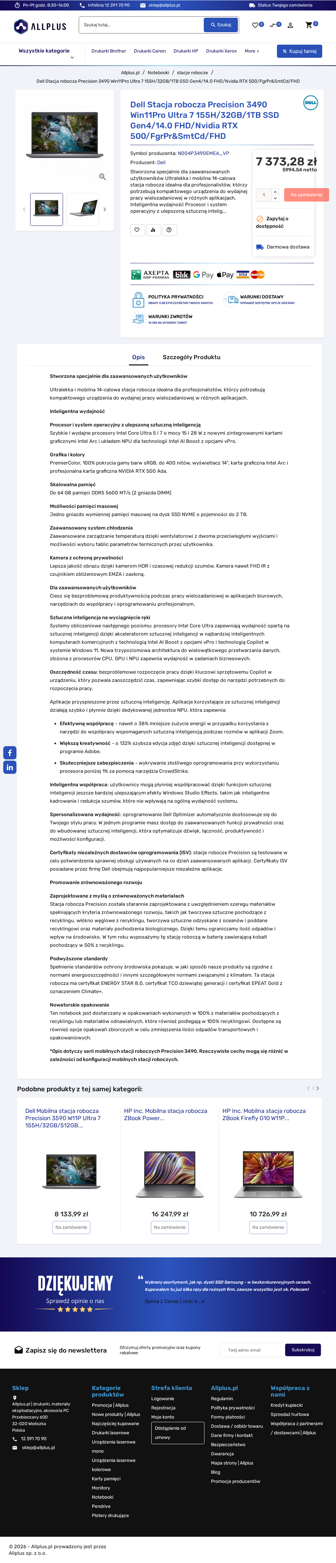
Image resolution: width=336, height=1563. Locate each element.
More (253, 51)
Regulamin (222, 1398)
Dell (161, 162)
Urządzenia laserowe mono (114, 1446)
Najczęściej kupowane (115, 1423)
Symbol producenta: (153, 153)
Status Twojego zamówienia (285, 5)
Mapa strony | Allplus (232, 1463)
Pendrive (101, 1506)
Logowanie (162, 1398)
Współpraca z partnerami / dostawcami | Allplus (297, 1428)
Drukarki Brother (109, 51)
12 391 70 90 (109, 5)
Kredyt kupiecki (287, 1405)
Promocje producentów (235, 1481)
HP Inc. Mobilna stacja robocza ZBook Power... (165, 1114)
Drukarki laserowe (110, 1433)
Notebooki (102, 1497)
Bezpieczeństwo (228, 1444)
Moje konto (162, 1417)
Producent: (143, 162)
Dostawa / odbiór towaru (237, 1426)
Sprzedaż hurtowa (290, 1414)
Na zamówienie (307, 195)
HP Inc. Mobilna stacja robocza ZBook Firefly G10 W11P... (264, 1114)
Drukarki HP (186, 51)
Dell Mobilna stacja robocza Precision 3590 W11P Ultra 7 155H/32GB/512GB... (62, 1118)
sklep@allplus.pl (164, 5)
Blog (215, 1472)
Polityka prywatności (233, 1408)
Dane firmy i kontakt (232, 1435)
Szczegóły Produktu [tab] (191, 357)
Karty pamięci (106, 1479)
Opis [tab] (138, 357)
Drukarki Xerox (221, 51)
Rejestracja (163, 1408)
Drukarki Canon (150, 51)
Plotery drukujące (110, 1515)
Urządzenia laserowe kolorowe (114, 1465)
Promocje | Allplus (110, 1405)
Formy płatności (228, 1417)
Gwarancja (222, 1454)
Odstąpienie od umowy (170, 1432)
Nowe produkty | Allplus (116, 1414)
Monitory (101, 1488)
